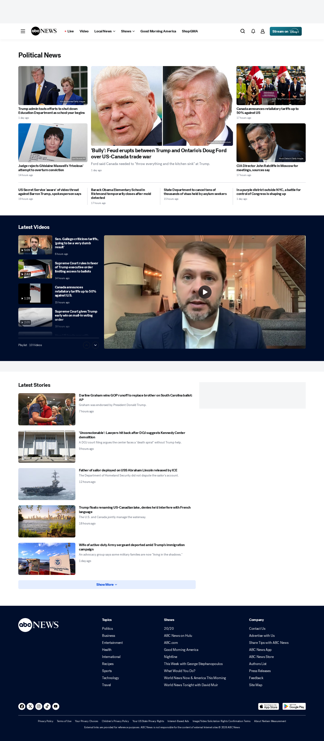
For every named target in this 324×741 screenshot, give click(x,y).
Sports (107, 671)
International (111, 657)
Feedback (256, 678)
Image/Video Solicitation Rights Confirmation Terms (222, 721)
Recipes (108, 664)
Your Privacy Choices (86, 721)
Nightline (170, 657)
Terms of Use (64, 721)
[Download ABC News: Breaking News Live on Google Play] (294, 706)
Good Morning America (181, 650)
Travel (106, 685)
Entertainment (112, 643)
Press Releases (260, 671)
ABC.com (171, 643)
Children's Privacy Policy (115, 721)
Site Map (255, 685)
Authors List (257, 664)
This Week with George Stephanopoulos (193, 664)
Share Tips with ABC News (268, 643)
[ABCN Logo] (44, 31)
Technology (110, 678)
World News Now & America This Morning (195, 678)
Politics (107, 628)
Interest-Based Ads (178, 721)
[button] (23, 31)
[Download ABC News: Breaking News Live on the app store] (268, 706)
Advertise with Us (262, 635)
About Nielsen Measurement (270, 721)
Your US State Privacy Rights (148, 721)
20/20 (169, 628)
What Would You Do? (179, 671)
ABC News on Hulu (178, 635)
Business (108, 635)
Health (107, 650)
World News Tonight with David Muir (191, 685)
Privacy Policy (45, 721)
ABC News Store (261, 657)
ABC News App (260, 650)
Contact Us (257, 628)
